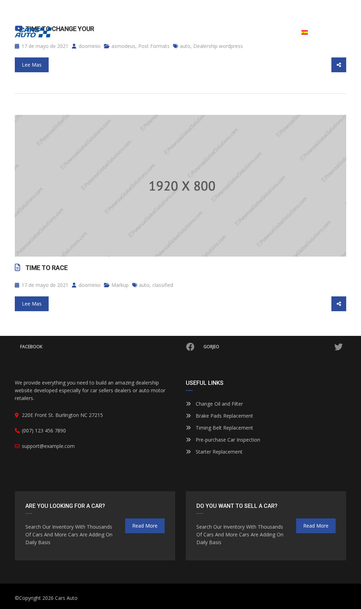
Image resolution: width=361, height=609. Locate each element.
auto (144, 285)
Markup (120, 285)
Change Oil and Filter (218, 403)
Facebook (31, 347)
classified (162, 285)
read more (145, 525)
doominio (88, 285)
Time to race (46, 267)
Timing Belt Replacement (223, 427)
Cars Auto (66, 598)
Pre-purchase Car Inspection (227, 439)
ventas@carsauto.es (46, 8)
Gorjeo (211, 347)
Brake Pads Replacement (223, 415)
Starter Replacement (218, 451)
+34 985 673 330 (288, 8)
